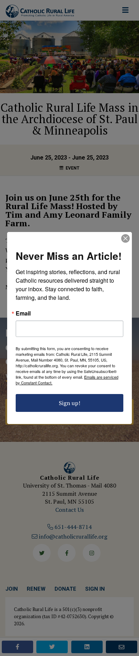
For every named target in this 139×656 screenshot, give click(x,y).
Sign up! (69, 403)
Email (23, 313)
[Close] (125, 238)
